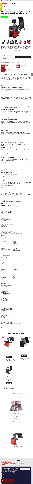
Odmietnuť (22, 468)
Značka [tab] (24, 74)
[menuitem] (4, 6)
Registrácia (29, 0)
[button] (8, 357)
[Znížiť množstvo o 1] (9, 57)
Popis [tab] (5, 74)
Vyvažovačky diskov (17, 329)
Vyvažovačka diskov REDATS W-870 (23, 348)
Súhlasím (27, 468)
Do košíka (23, 56)
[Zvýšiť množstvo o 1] (13, 57)
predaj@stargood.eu (22, 463)
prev (1, 410)
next (30, 410)
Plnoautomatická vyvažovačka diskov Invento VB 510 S (9, 349)
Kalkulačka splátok (4, 58)
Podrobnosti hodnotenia (15, 15)
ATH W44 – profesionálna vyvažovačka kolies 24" (8, 376)
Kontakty (7, 0)
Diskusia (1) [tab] (14, 74)
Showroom (2, 0)
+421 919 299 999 (22, 465)
